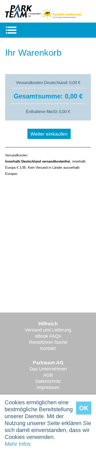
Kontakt (48, 348)
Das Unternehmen (48, 368)
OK (83, 408)
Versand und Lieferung (48, 330)
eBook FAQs (48, 336)
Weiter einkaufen (49, 134)
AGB (48, 375)
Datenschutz (48, 381)
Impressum (48, 387)
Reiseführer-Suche (48, 342)
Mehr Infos (18, 444)
